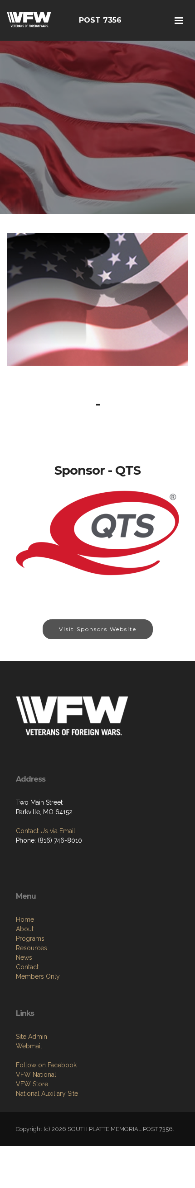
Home (25, 919)
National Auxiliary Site (47, 1093)
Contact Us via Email (45, 830)
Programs (30, 938)
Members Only (38, 976)
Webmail (29, 1046)
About (25, 929)
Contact (27, 967)
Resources (31, 948)
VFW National (36, 1074)
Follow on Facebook (46, 1065)
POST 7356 (100, 20)
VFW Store (32, 1084)
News (24, 957)
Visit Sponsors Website (97, 629)
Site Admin (31, 1036)
